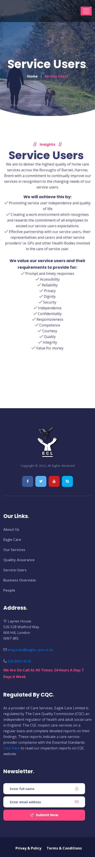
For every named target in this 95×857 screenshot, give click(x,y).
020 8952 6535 (19, 661)
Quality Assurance (19, 559)
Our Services (14, 549)
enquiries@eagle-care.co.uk (30, 649)
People (9, 590)
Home (32, 76)
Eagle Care (12, 539)
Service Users (15, 570)
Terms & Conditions (64, 848)
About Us (11, 529)
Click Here (11, 748)
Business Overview (19, 580)
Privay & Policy (28, 848)
